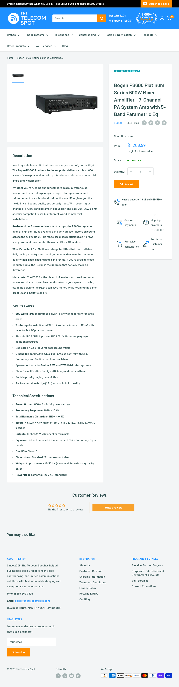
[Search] (101, 18)
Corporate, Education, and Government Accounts (148, 572)
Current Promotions (144, 586)
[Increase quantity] (149, 171)
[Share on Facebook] (144, 122)
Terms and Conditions (92, 582)
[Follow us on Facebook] (58, 675)
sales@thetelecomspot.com (32, 600)
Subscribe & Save (159, 3)
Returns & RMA (88, 593)
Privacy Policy (87, 587)
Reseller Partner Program (147, 565)
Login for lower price (140, 151)
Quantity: (119, 171)
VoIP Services (44, 45)
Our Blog (84, 599)
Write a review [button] (113, 507)
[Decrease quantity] (131, 171)
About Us (85, 565)
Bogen (118, 122)
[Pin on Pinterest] (150, 122)
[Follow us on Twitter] (64, 675)
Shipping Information (92, 576)
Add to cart (126, 184)
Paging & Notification (119, 34)
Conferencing (87, 34)
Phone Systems (35, 34)
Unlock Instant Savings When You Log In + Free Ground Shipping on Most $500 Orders (55, 3)
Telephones (62, 34)
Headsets (147, 34)
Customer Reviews (90, 571)
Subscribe (18, 652)
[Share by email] (164, 122)
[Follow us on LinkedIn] (78, 675)
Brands (11, 34)
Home (10, 57)
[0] (169, 18)
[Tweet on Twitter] (157, 122)
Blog (65, 45)
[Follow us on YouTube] (71, 675)
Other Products (16, 45)
